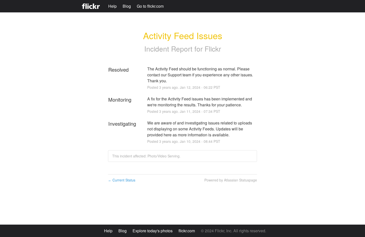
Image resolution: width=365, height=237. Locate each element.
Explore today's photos (153, 231)
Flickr (213, 49)
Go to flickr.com (150, 6)
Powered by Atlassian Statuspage (230, 180)
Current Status (121, 180)
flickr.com (187, 231)
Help (112, 6)
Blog (127, 6)
